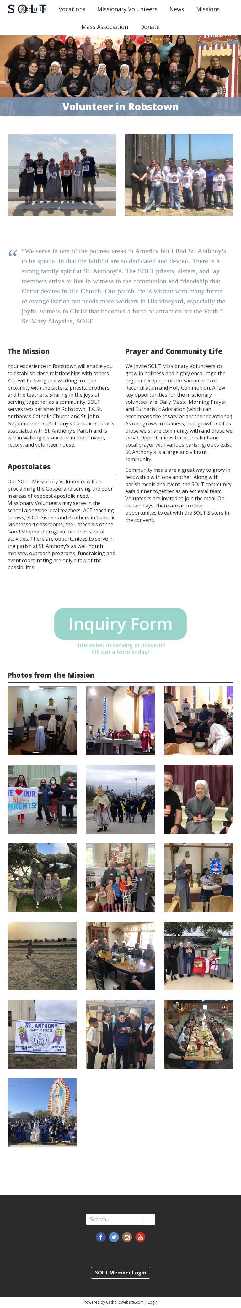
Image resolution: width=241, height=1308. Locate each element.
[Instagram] (127, 1237)
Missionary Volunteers (127, 9)
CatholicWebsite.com (125, 1302)
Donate (150, 26)
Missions (208, 9)
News (176, 9)
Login (153, 1302)
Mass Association (105, 26)
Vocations (72, 9)
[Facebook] (101, 1237)
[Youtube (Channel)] (140, 1237)
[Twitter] (114, 1237)
